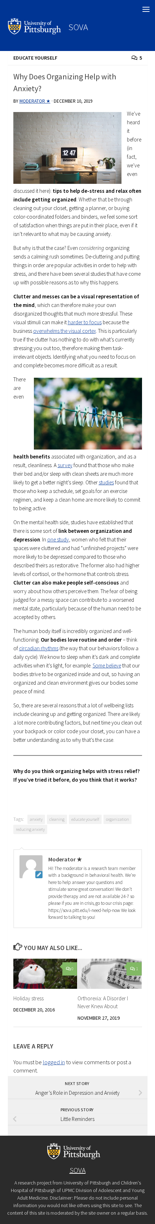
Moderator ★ (34, 101)
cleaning (57, 819)
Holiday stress (28, 998)
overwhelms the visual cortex (64, 330)
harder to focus (85, 322)
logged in (54, 1062)
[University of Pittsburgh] (34, 32)
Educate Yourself (35, 58)
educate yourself (85, 819)
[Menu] (146, 9)
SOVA (78, 27)
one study (58, 539)
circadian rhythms (38, 648)
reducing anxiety (30, 829)
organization (117, 819)
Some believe (107, 665)
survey (65, 465)
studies (106, 482)
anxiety (36, 819)
